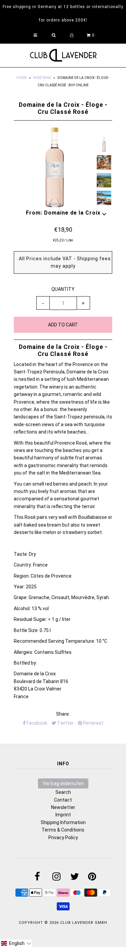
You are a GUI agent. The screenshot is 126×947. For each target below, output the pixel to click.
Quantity (63, 289)
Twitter (65, 723)
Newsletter (63, 807)
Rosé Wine (42, 78)
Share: (63, 714)
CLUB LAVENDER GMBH (83, 922)
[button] (16, 943)
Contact (63, 800)
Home (21, 78)
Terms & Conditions (63, 829)
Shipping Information (63, 822)
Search (63, 792)
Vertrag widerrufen (63, 783)
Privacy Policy (63, 837)
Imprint (63, 814)
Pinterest (92, 723)
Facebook (36, 723)
